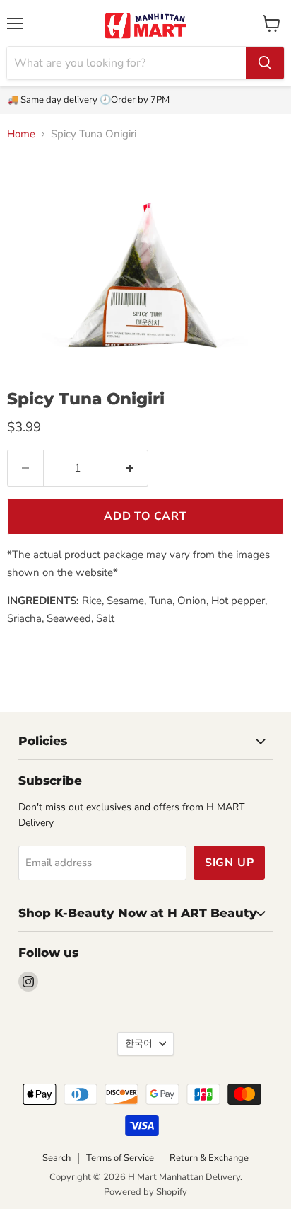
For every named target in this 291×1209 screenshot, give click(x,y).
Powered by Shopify (145, 1192)
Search (56, 1158)
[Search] (265, 63)
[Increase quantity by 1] (130, 468)
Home (21, 134)
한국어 (139, 1043)
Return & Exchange (209, 1158)
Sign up (229, 862)
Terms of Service (120, 1158)
